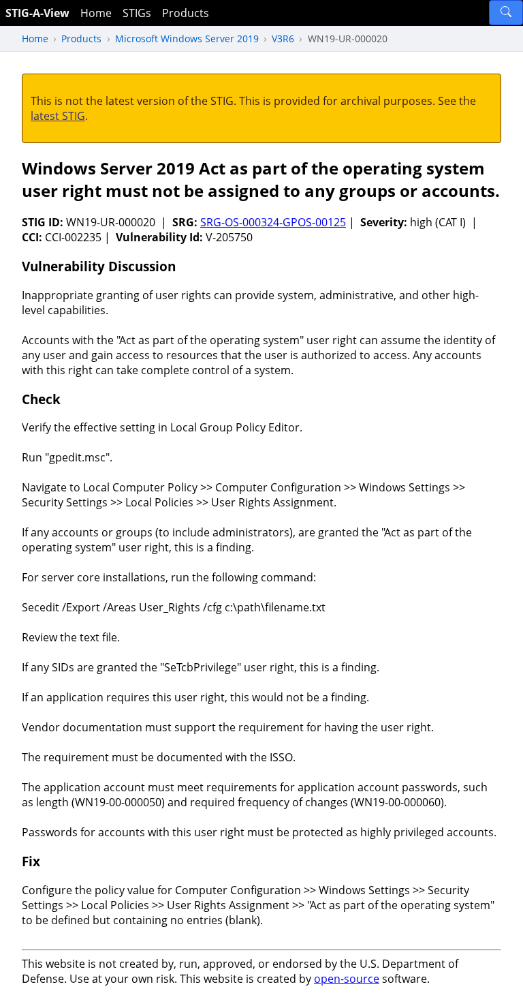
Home (96, 12)
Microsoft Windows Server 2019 (187, 38)
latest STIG (58, 115)
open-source (346, 978)
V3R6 (283, 38)
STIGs (137, 12)
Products (185, 12)
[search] (506, 12)
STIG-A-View (37, 12)
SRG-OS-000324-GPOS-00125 (273, 222)
